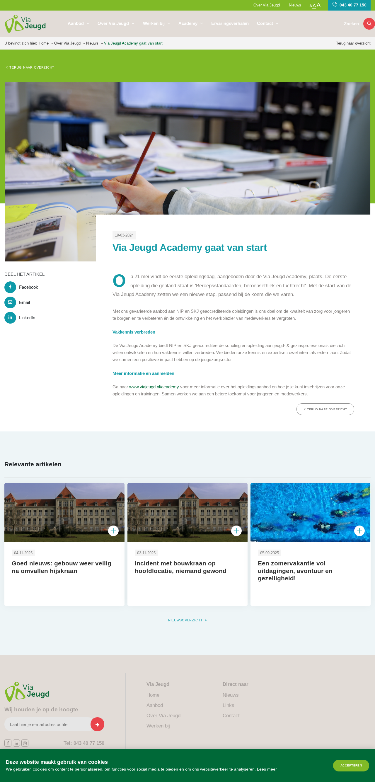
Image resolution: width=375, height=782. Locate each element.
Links (228, 705)
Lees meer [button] (267, 769)
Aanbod (76, 23)
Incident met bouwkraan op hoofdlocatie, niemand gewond (180, 567)
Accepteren (351, 765)
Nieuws (295, 5)
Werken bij (154, 23)
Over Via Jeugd (266, 5)
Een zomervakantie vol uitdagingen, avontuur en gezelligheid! (295, 571)
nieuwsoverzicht (185, 620)
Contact (265, 23)
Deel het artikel (24, 274)
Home (44, 43)
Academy (188, 23)
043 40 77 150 (352, 5)
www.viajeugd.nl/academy (154, 386)
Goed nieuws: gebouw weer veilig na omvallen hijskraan (61, 567)
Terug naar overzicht (353, 43)
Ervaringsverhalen (230, 23)
